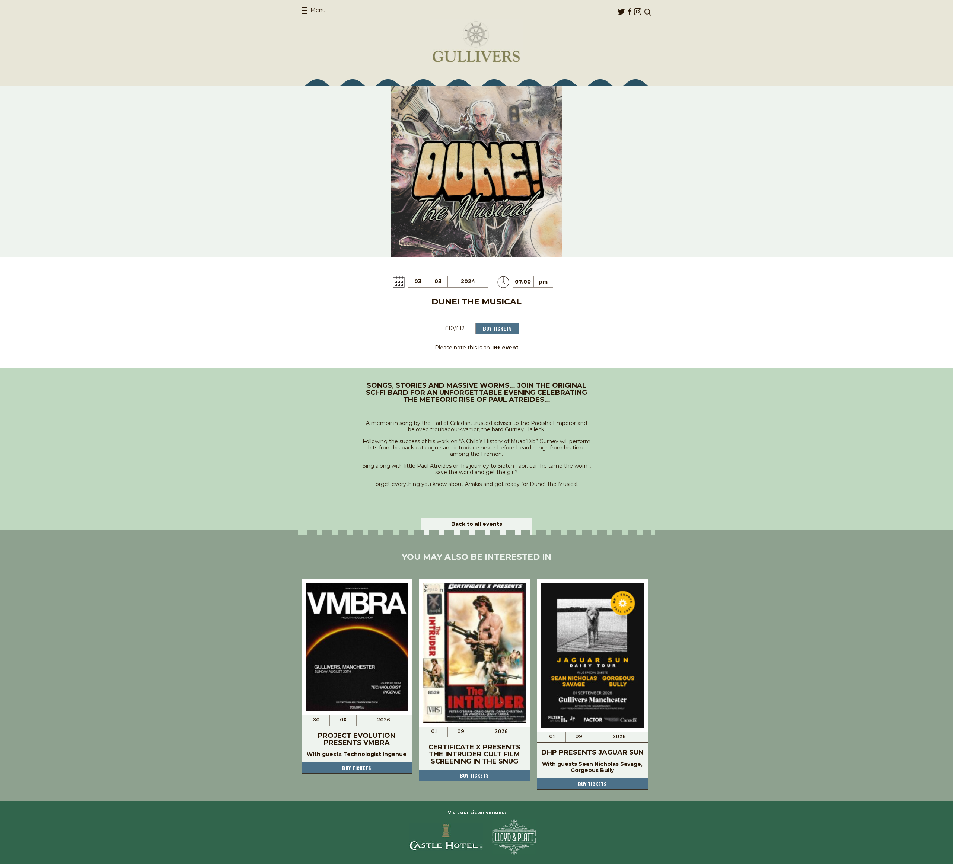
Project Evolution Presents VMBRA (356, 739)
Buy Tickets (497, 328)
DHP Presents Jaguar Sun (592, 752)
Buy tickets (356, 768)
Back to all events (476, 524)
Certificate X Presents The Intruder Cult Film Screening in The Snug (474, 754)
